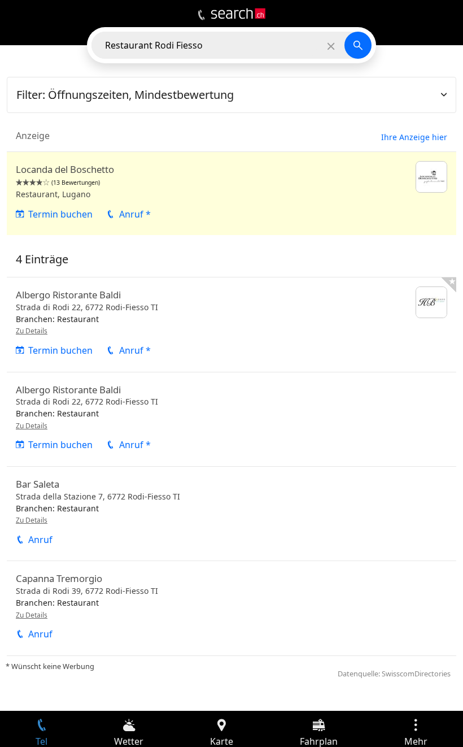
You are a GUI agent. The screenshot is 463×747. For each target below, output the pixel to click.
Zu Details (31, 331)
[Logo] (238, 13)
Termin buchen (60, 214)
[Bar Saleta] (231, 514)
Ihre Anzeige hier (414, 137)
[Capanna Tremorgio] (231, 608)
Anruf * (135, 214)
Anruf (40, 539)
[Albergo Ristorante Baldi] (231, 324)
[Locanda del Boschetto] (231, 193)
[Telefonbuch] (201, 15)
